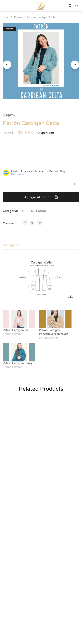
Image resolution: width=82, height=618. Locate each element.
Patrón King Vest (15, 516)
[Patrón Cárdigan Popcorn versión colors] (55, 319)
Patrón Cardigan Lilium (19, 578)
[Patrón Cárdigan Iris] (19, 319)
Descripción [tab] (11, 245)
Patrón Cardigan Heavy (18, 363)
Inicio (6, 17)
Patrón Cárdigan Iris (15, 330)
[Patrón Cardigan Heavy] (19, 352)
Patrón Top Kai (52, 450)
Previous (7, 65)
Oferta (7, 511)
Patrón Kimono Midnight (14, 452)
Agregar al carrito (37, 197)
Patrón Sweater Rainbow (52, 580)
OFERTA (9, 115)
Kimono (8, 445)
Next (75, 65)
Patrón (18, 17)
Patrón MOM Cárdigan (57, 516)
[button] (35, 408)
